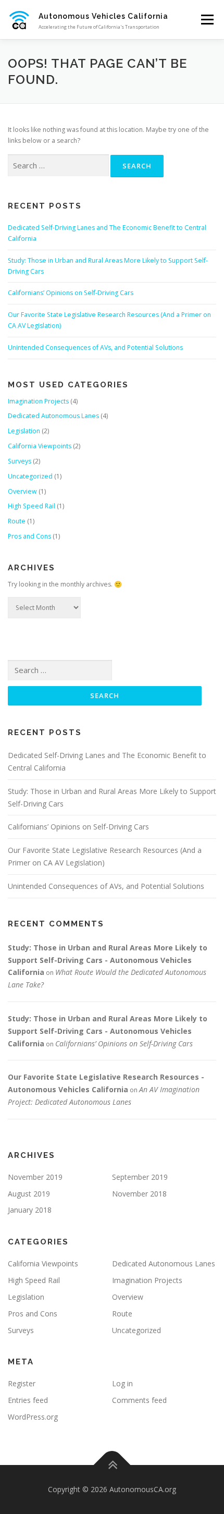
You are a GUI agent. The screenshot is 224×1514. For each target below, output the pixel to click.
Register (21, 1383)
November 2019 (35, 1177)
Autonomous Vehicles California (103, 16)
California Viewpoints (39, 446)
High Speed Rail (31, 506)
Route (17, 521)
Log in (122, 1383)
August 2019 (29, 1194)
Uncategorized (30, 476)
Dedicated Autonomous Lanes (53, 415)
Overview (22, 491)
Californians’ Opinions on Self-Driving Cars (70, 292)
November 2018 (139, 1194)
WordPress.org (33, 1417)
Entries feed (28, 1400)
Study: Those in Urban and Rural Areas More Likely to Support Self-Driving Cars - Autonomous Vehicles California (107, 960)
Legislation (24, 430)
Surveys (19, 461)
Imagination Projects (38, 401)
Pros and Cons (29, 536)
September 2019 (140, 1177)
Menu (206, 19)
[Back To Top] (112, 1464)
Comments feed (139, 1400)
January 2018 (30, 1210)
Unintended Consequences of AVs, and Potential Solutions (95, 347)
